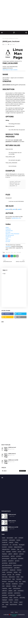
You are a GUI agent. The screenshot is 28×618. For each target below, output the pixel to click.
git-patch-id (10, 560)
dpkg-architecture (18, 547)
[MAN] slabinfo (12, 453)
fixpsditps (8, 551)
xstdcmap (4, 606)
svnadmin (11, 600)
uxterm (20, 602)
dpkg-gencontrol (5, 549)
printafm (19, 595)
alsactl (3, 537)
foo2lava (14, 551)
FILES (7, 238)
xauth (7, 604)
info (20, 572)
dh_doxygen (21, 544)
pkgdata (10, 590)
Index (4, 69)
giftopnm (16, 554)
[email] (20, 317)
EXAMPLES (8, 237)
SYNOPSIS (8, 229)
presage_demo (12, 595)
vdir (3, 604)
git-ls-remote (14, 558)
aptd (16, 537)
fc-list (3, 551)
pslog (11, 597)
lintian (18, 577)
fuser (24, 551)
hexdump (19, 570)
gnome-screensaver (17, 565)
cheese (16, 542)
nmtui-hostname (16, 588)
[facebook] (7, 313)
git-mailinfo (20, 558)
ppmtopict (4, 595)
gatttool (10, 554)
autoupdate (4, 540)
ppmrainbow (17, 593)
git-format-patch (5, 558)
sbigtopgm (4, 600)
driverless (13, 549)
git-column (18, 556)
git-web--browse (12, 563)
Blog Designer (15, 614)
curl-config (15, 544)
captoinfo (11, 542)
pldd (15, 590)
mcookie (21, 583)
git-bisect (21, 554)
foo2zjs (19, 551)
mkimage (14, 586)
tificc (11, 602)
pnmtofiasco (20, 590)
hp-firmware (9, 572)
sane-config (22, 597)
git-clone (13, 556)
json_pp (9, 574)
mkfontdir (8, 586)
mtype (10, 588)
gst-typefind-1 (5, 570)
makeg (24, 581)
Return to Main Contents (11, 69)
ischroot (4, 574)
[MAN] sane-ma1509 (13, 460)
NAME (7, 227)
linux (12, 252)
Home (12, 612)
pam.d (14, 209)
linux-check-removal (6, 579)
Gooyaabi (14, 616)
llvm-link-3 (4, 581)
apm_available (10, 537)
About (16, 612)
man (15, 252)
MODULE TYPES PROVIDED (12, 233)
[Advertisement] (14, 15)
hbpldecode (12, 570)
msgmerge (4, 588)
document (8, 252)
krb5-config (4, 577)
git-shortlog (4, 563)
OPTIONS (8, 232)
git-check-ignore (5, 556)
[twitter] (20, 313)
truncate (15, 602)
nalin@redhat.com (16, 218)
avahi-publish (12, 540)
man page (6, 38)
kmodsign (18, 574)
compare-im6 (5, 544)
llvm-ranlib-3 (11, 581)
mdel (3, 586)
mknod (19, 586)
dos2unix (10, 547)
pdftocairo (4, 590)
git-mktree (4, 560)
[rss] (7, 317)
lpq (20, 581)
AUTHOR (8, 241)
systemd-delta (5, 602)
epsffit (22, 549)
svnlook (16, 600)
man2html (8, 246)
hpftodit (15, 572)
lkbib (14, 579)
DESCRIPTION (9, 230)
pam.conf (8, 209)
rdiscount (16, 597)
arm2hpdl (21, 537)
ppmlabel (4, 593)
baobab (18, 540)
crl (10, 544)
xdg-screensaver (13, 604)
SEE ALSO (8, 240)
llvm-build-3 (19, 579)
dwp (18, 549)
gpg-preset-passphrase (7, 567)
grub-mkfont (16, 567)
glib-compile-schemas (7, 565)
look (16, 581)
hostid (3, 572)
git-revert (17, 560)
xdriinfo (20, 604)
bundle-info (4, 542)
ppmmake (10, 593)
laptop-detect (12, 577)
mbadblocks (14, 583)
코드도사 (5, 44)
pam (19, 209)
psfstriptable (5, 597)
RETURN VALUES (10, 235)
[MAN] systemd (12, 447)
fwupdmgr (4, 554)
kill (13, 574)
